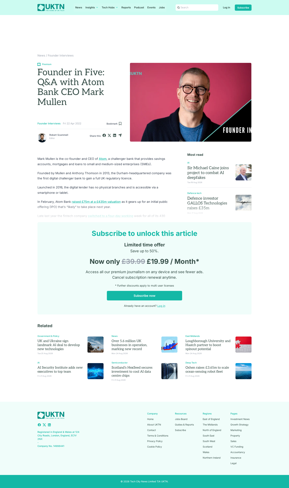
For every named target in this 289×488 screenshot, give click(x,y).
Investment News (240, 419)
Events (151, 7)
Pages (233, 413)
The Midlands (210, 424)
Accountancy (237, 452)
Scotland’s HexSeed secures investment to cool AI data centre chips (132, 372)
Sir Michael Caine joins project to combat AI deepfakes (208, 173)
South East (208, 435)
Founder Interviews (61, 55)
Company (152, 413)
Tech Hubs (108, 7)
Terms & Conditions (157, 435)
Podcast (139, 7)
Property (235, 435)
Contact (151, 430)
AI (188, 162)
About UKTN (154, 424)
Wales (206, 452)
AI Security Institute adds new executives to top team (60, 370)
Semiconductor (120, 362)
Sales (233, 441)
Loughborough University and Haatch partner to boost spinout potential (207, 345)
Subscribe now (144, 295)
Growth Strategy (239, 424)
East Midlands (192, 336)
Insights (90, 7)
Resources (181, 413)
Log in (226, 7)
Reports (126, 7)
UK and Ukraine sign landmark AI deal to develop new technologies (58, 345)
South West (209, 441)
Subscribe (243, 7)
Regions (207, 413)
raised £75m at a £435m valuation (96, 201)
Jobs (162, 7)
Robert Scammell (58, 134)
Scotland (207, 446)
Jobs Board (181, 419)
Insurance (235, 457)
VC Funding (236, 446)
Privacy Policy (155, 441)
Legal (233, 463)
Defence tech (194, 193)
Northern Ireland (212, 457)
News (78, 7)
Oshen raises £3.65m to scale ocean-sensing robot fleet (207, 370)
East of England (211, 419)
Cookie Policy (154, 446)
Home (150, 419)
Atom (103, 158)
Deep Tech (191, 362)
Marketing (236, 430)
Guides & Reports (184, 424)
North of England (212, 430)
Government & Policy (48, 336)
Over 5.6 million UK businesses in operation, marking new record (129, 345)
